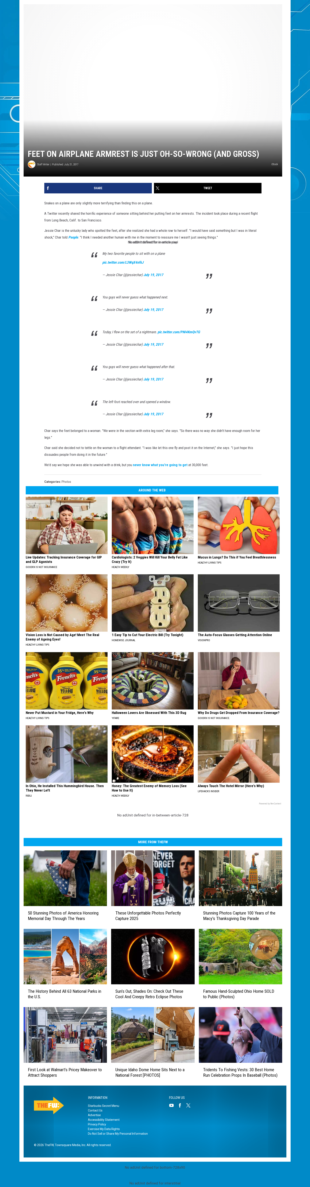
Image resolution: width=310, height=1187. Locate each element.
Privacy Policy (97, 1124)
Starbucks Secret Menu (103, 1105)
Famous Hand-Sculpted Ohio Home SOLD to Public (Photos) (238, 994)
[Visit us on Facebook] (181, 1105)
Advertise (94, 1115)
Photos (66, 481)
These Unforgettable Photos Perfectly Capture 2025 (148, 915)
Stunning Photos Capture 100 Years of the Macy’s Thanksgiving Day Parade (239, 915)
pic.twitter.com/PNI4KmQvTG (179, 332)
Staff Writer (43, 164)
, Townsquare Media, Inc (69, 1145)
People (73, 237)
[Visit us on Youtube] (173, 1105)
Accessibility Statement (104, 1119)
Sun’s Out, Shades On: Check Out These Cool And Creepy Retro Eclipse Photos (149, 994)
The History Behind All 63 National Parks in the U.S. (64, 994)
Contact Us (95, 1110)
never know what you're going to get (160, 465)
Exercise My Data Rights (104, 1129)
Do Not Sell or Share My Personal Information (118, 1133)
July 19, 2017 (153, 275)
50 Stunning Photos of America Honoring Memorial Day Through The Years (63, 915)
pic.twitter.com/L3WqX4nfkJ (122, 262)
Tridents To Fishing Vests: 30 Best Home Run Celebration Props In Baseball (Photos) (240, 1072)
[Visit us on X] (190, 1105)
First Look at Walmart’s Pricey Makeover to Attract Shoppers (65, 1072)
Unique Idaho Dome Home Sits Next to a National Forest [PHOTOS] (150, 1072)
